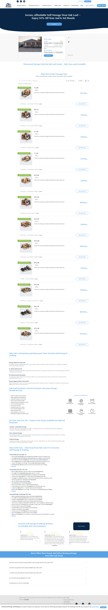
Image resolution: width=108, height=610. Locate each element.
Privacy (40, 597)
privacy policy (95, 606)
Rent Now (101, 5)
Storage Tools (21, 5)
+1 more (40, 103)
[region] (78, 46)
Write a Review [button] (81, 526)
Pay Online (90, 5)
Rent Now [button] (54, 24)
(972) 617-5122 (87, 1)
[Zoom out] (69, 39)
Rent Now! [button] (81, 1)
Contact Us (66, 5)
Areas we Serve (46, 5)
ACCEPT (103, 607)
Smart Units (57, 5)
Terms (36, 597)
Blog (82, 5)
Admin (68, 597)
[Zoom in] (69, 38)
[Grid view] (88, 81)
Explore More (82, 103)
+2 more (36, 322)
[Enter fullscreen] (69, 42)
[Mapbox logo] (70, 55)
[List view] (86, 81)
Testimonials (75, 5)
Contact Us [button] (48, 55)
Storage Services (33, 5)
